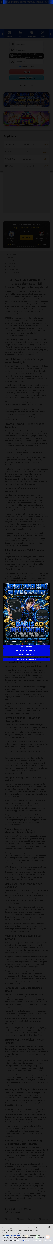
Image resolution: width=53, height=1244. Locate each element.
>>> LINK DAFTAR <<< (26, 647)
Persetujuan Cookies (14, 1235)
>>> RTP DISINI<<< (26, 654)
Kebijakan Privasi (24, 1240)
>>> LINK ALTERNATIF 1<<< (26, 650)
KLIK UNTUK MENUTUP (26, 659)
